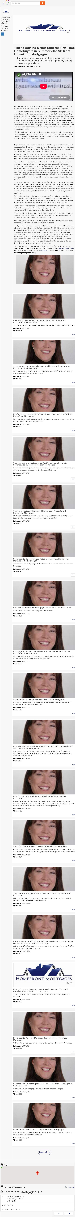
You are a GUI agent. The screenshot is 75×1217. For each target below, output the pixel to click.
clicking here (43, 250)
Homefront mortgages (66, 248)
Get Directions (69, 1187)
